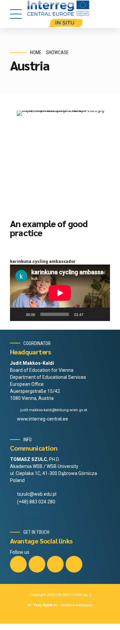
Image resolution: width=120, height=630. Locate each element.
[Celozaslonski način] (101, 314)
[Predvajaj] (18, 314)
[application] (60, 293)
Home (35, 52)
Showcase (57, 52)
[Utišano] (90, 314)
